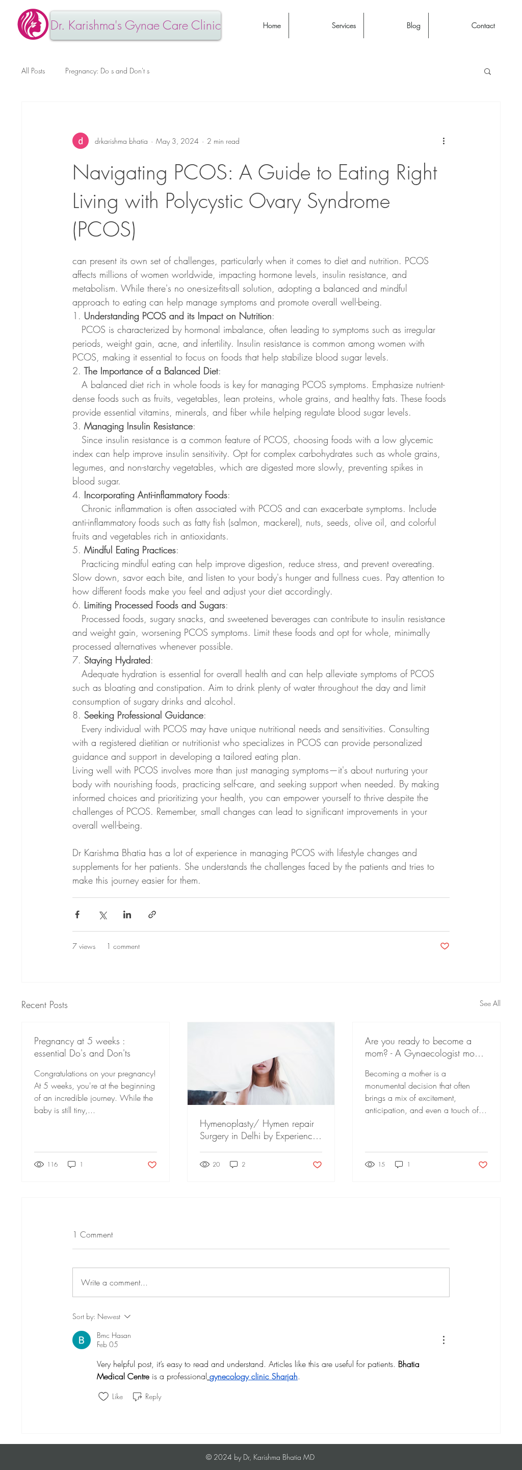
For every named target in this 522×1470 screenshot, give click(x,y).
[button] (487, 71)
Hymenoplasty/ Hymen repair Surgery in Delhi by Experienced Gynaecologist (261, 1129)
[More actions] (443, 141)
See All (490, 1003)
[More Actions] (443, 1340)
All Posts (33, 70)
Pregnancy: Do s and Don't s (107, 70)
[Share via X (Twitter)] (102, 914)
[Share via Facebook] (77, 914)
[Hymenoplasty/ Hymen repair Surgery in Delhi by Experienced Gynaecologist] (261, 1063)
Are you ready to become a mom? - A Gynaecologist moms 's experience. (425, 1047)
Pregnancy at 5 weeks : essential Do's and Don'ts (82, 1047)
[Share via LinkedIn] (127, 914)
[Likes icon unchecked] (103, 1396)
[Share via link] (152, 914)
